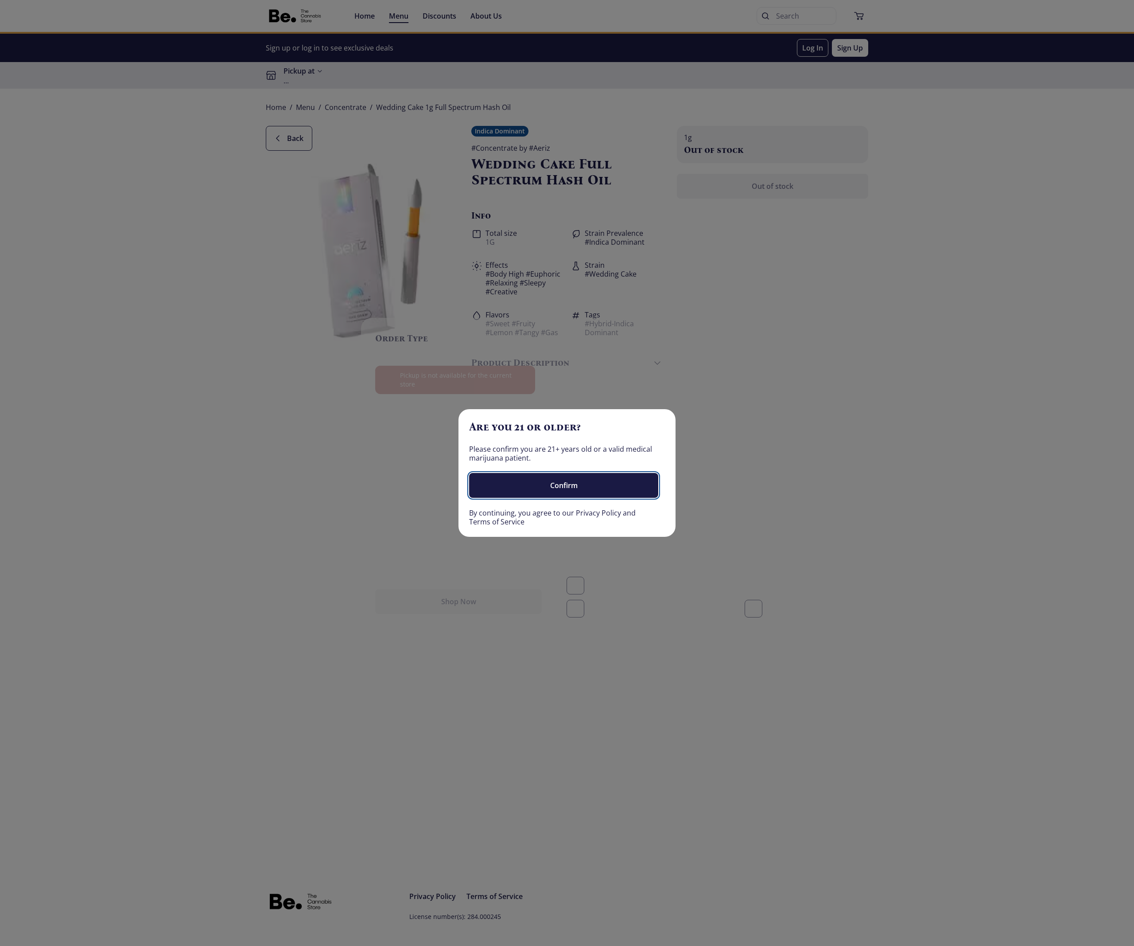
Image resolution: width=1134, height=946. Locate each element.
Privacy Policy (598, 513)
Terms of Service (496, 522)
